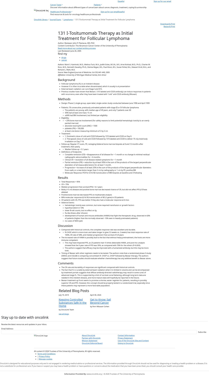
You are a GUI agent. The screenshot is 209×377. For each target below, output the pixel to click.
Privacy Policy (44, 356)
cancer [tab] (64, 60)
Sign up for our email (162, 1)
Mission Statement (89, 340)
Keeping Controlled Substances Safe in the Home (73, 303)
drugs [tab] (63, 57)
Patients (97, 5)
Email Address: (7, 328)
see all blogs (64, 314)
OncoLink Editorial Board (92, 343)
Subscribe (202, 332)
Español (121, 1)
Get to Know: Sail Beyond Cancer (100, 301)
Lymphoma (68, 19)
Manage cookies (45, 359)
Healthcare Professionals (60, 12)
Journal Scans (55, 19)
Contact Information (126, 335)
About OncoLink (88, 335)
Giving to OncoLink (125, 343)
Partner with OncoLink (91, 338)
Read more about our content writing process (77, 48)
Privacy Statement (125, 338)
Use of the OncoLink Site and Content (133, 340)
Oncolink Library (41, 19)
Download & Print (167, 24)
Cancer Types (55, 5)
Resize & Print (169, 26)
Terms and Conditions (46, 354)
